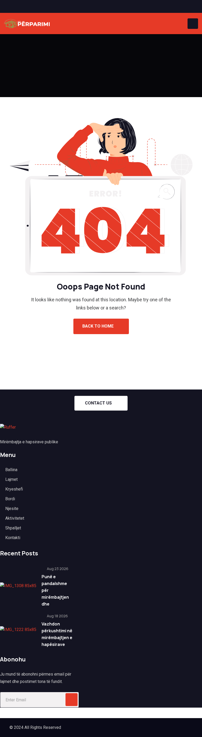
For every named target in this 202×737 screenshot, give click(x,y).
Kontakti (12, 537)
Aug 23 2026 (57, 568)
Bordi (10, 498)
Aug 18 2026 (57, 615)
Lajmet (11, 479)
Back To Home (98, 326)
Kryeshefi (14, 489)
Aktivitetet (14, 518)
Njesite (11, 508)
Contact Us (98, 403)
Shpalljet (13, 527)
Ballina (11, 469)
